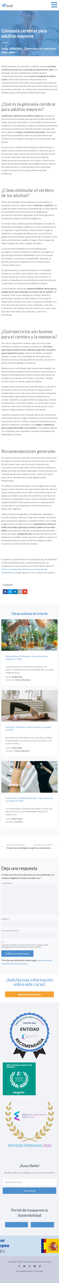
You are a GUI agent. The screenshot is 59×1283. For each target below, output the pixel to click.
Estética (19, 822)
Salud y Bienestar (22, 680)
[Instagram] (29, 1266)
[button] (5, 591)
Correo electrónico (10, 931)
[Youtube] (35, 1266)
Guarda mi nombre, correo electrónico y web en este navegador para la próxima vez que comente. (24, 946)
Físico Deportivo (22, 751)
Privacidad (38, 1271)
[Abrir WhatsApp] (52, 1276)
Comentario (7, 883)
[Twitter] (24, 1266)
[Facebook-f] (19, 1266)
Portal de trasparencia (29, 1210)
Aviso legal (21, 1271)
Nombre (5, 919)
